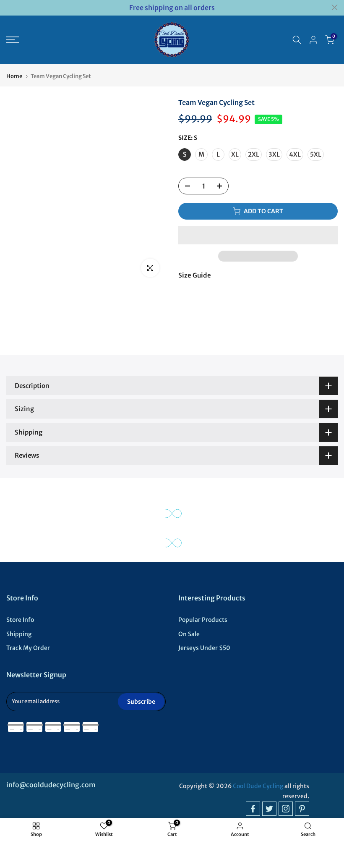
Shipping (18, 634)
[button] (258, 235)
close (9, 7)
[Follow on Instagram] (286, 809)
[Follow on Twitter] (269, 809)
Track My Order (28, 648)
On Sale (189, 634)
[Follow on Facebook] (253, 809)
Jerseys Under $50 (204, 648)
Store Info (20, 620)
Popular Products (202, 620)
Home (14, 76)
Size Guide (194, 275)
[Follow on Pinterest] (302, 809)
